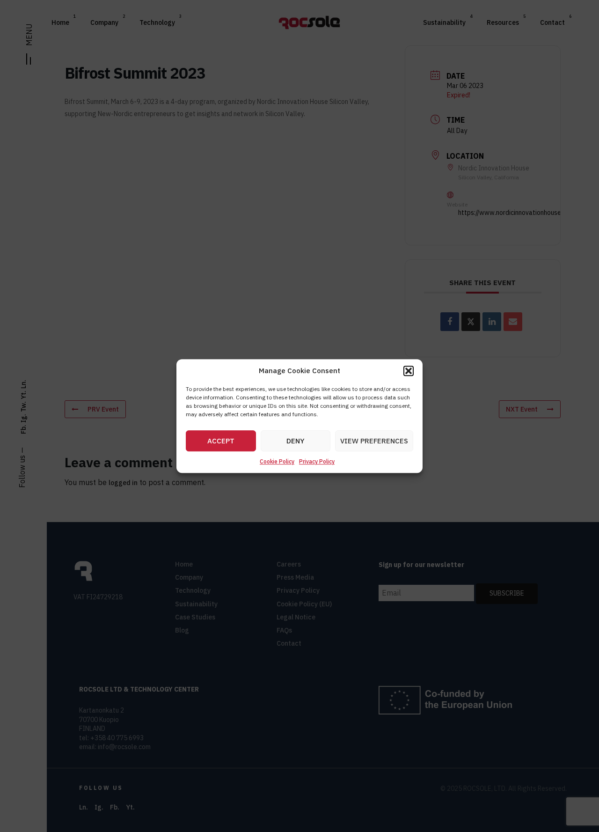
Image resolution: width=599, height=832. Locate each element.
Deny (295, 440)
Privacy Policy (317, 461)
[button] (408, 371)
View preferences (374, 440)
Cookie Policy (277, 461)
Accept (220, 440)
